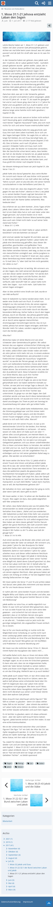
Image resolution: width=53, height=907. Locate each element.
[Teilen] (49, 26)
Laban (41, 763)
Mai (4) (11, 883)
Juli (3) (11, 861)
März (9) (11, 889)
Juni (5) (11, 880)
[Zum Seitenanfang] (49, 903)
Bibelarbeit (7, 821)
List (31, 763)
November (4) (14, 848)
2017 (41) (9, 845)
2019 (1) (8, 842)
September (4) (14, 855)
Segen (9, 763)
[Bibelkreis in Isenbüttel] (3, 3)
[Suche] (36, 3)
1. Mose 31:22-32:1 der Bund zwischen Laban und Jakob (15, 801)
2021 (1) (8, 839)
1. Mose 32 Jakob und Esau (19, 864)
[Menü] (49, 3)
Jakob (9, 767)
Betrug (20, 763)
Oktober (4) (13, 851)
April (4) (11, 886)
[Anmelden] (43, 3)
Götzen (20, 767)
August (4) (12, 858)
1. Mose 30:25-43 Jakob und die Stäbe (37, 785)
